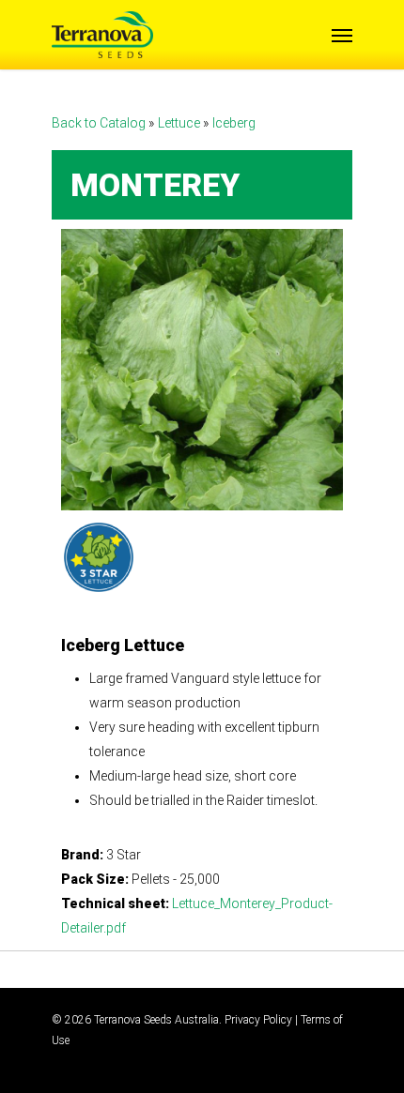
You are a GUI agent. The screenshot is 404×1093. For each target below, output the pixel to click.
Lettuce (180, 122)
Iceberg (234, 122)
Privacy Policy (258, 1019)
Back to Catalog (100, 122)
